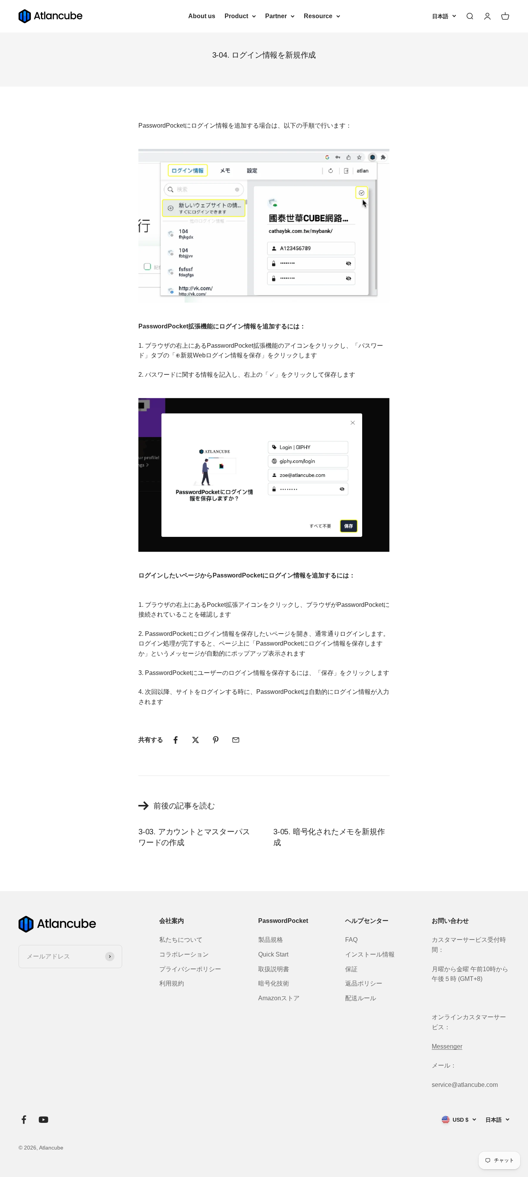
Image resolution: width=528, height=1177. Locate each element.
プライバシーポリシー (190, 969)
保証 (351, 969)
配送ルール (360, 998)
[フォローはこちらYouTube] (43, 1119)
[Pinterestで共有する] (215, 740)
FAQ (351, 939)
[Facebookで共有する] (175, 740)
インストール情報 (370, 954)
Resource (318, 16)
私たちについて (181, 939)
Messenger (447, 1046)
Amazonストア (279, 998)
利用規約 (171, 983)
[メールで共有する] (236, 740)
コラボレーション (184, 954)
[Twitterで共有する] (195, 740)
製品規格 (270, 939)
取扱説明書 (273, 969)
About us (201, 16)
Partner (276, 16)
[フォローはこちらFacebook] (24, 1119)
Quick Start (273, 954)
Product (236, 16)
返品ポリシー (363, 983)
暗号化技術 (273, 983)
